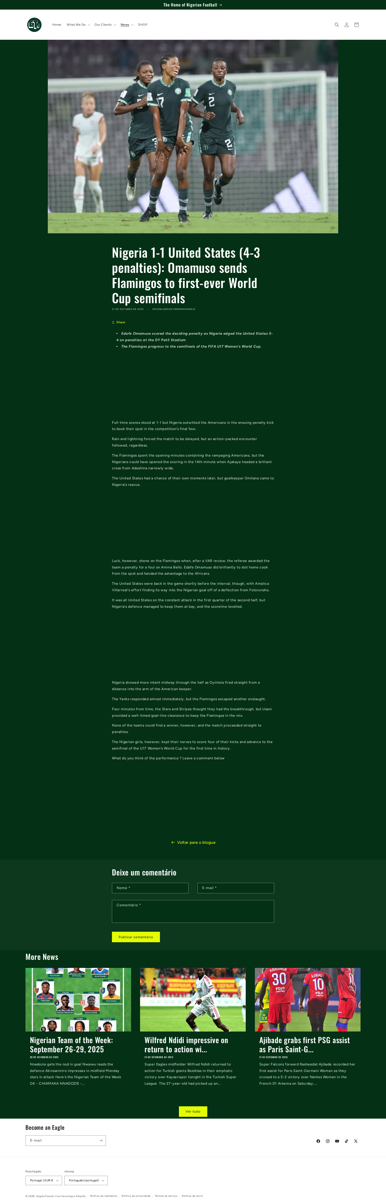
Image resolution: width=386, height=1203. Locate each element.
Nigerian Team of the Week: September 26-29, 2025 (71, 1044)
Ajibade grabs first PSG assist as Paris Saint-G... (304, 1044)
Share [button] (120, 322)
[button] (78, 24)
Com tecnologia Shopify (70, 1196)
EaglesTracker (45, 1196)
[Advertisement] (193, 384)
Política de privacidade (136, 1196)
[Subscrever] (101, 1140)
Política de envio (192, 1196)
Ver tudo (193, 1111)
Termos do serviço (166, 1196)
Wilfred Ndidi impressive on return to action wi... (186, 1044)
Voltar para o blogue (196, 842)
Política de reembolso (103, 1196)
